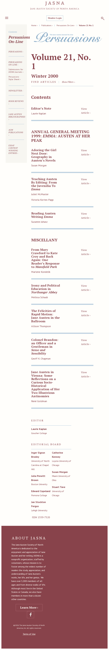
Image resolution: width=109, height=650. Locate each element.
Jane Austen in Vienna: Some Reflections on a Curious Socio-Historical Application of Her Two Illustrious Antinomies (45, 384)
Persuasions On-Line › (66, 25)
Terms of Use (29, 634)
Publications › (47, 25)
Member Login (55, 18)
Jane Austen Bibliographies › (17, 117)
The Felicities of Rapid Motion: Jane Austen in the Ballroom (45, 316)
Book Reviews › (16, 102)
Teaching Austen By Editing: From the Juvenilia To (44, 184)
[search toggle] (103, 18)
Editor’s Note (41, 108)
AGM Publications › (16, 132)
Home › (34, 25)
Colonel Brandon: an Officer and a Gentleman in (44, 347)
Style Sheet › (15, 78)
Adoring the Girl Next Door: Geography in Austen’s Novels (43, 155)
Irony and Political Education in (45, 288)
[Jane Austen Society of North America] (54, 5)
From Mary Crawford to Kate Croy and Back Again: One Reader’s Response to (45, 258)
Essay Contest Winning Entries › (13, 149)
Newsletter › (16, 90)
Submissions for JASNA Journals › (16, 70)
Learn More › (29, 607)
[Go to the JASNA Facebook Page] (30, 614)
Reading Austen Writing (43, 215)
